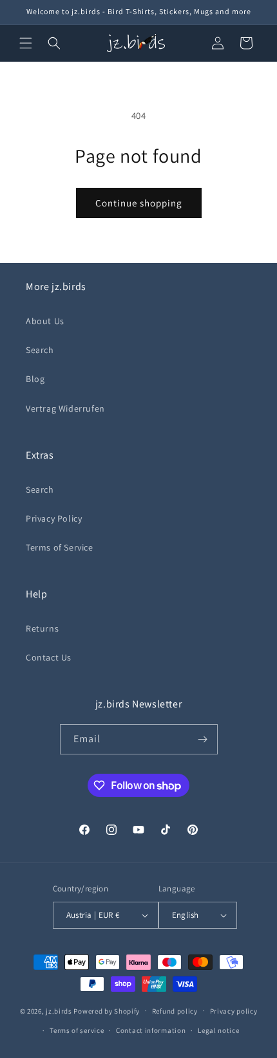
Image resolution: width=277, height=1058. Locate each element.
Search (40, 350)
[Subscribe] (203, 739)
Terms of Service (59, 547)
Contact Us (49, 657)
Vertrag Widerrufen (65, 408)
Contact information (151, 1030)
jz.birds (59, 1010)
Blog (35, 379)
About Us (45, 321)
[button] (26, 43)
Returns (42, 628)
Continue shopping (138, 203)
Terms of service (77, 1030)
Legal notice (218, 1030)
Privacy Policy (54, 518)
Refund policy (175, 1011)
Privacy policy (234, 1011)
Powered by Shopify (106, 1010)
